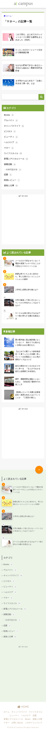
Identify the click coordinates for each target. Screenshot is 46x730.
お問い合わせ (17, 723)
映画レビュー (11, 180)
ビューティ (10, 137)
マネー (8, 148)
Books (8, 115)
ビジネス (9, 131)
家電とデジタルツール (16, 159)
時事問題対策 (13, 169)
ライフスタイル (13, 153)
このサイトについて (33, 723)
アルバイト (10, 120)
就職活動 (9, 164)
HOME (24, 706)
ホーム (6, 712)
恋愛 (7, 174)
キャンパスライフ (14, 126)
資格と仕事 (10, 185)
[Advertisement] (23, 221)
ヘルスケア (10, 142)
